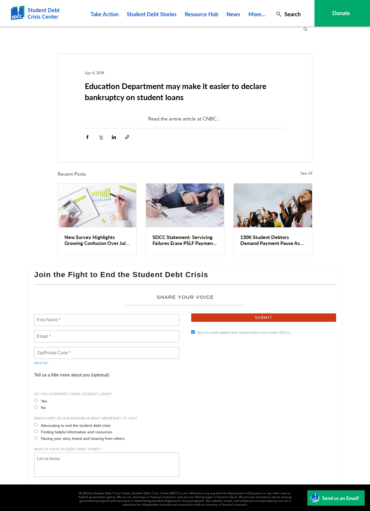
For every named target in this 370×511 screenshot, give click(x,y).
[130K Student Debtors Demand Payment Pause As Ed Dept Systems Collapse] (273, 205)
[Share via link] (127, 137)
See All (306, 173)
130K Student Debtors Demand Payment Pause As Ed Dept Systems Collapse (270, 240)
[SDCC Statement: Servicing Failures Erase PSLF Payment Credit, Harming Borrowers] (185, 205)
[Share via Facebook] (87, 137)
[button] (305, 29)
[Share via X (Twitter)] (100, 137)
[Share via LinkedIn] (113, 137)
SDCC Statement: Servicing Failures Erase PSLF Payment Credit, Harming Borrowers (183, 240)
